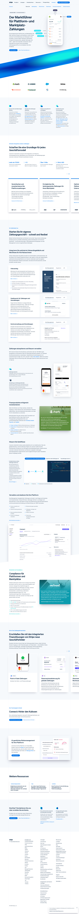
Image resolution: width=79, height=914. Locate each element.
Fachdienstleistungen (44, 875)
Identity (26, 862)
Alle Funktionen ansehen (14, 520)
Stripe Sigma (27, 878)
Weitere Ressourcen (60, 860)
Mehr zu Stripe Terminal (15, 691)
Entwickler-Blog (43, 902)
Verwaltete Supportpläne (61, 878)
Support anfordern (59, 876)
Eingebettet (58, 268)
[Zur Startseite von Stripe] (10, 840)
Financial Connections (29, 860)
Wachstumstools (61, 126)
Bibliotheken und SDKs (44, 899)
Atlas (26, 844)
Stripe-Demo (13, 426)
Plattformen (41, 6)
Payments (27, 872)
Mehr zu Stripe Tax (45, 691)
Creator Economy (43, 864)
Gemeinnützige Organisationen (46, 874)
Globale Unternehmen (44, 853)
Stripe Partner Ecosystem (45, 886)
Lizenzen (58, 854)
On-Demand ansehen (20, 12)
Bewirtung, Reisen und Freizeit (46, 869)
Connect (11, 6)
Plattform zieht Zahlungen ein (52, 458)
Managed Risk (30, 750)
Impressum (58, 859)
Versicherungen (43, 870)
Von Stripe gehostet (49, 268)
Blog (57, 844)
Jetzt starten (13, 50)
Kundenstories (59, 843)
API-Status (42, 896)
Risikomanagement (29, 119)
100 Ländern (36, 356)
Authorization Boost (29, 846)
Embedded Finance (44, 849)
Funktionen (48, 6)
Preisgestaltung (46, 2)
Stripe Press (58, 870)
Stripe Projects (43, 901)
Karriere (57, 867)
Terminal (28, 420)
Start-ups (42, 843)
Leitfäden (58, 841)
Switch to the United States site (56, 911)
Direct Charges (12, 481)
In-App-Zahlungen (44, 854)
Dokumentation (66, 6)
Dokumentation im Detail (28, 719)
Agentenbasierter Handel (45, 844)
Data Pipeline (27, 857)
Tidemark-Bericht (14, 432)
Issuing (26, 865)
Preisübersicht (59, 819)
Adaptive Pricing (63, 120)
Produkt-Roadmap (59, 865)
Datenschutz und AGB (60, 849)
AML (15, 602)
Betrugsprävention (29, 116)
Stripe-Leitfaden (14, 425)
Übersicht (28, 6)
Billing (26, 847)
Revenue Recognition (29, 877)
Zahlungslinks (27, 870)
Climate (26, 852)
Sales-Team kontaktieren (63, 2)
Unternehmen (43, 841)
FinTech (42, 866)
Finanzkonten (59, 123)
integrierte (18, 113)
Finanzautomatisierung (45, 851)
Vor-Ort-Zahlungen (60, 119)
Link (25, 867)
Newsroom (58, 868)
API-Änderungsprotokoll (45, 897)
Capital (17, 422)
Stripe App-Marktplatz (44, 885)
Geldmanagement (44, 857)
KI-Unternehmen (43, 862)
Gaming (41, 867)
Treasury (26, 883)
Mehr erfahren (14, 278)
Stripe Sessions (59, 848)
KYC (11, 602)
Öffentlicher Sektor (44, 877)
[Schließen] (76, 908)
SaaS (41, 861)
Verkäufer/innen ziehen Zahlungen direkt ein (35, 458)
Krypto (26, 856)
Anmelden (53, 2)
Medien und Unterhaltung (45, 872)
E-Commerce (43, 848)
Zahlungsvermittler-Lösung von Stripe (47, 822)
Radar (22, 747)
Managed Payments (29, 869)
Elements (27, 859)
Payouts (26, 873)
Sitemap (57, 856)
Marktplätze (34, 6)
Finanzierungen (59, 121)
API (64, 268)
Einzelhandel (42, 879)
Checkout (27, 851)
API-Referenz (43, 894)
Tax (25, 880)
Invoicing (26, 864)
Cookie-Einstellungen (60, 857)
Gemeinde (58, 846)
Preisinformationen (57, 6)
